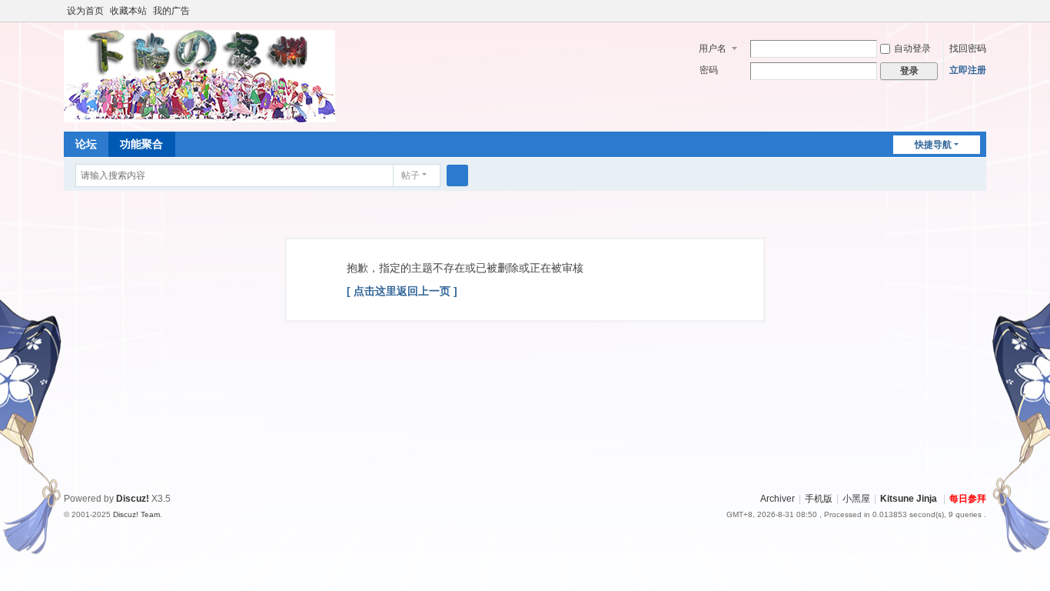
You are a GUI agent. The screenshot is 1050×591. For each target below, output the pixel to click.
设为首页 (85, 10)
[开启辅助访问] (982, 11)
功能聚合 (141, 144)
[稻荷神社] (199, 75)
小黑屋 (856, 498)
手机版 (818, 498)
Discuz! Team (136, 514)
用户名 (712, 48)
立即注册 (967, 70)
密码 (708, 70)
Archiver (777, 498)
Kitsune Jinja (908, 498)
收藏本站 (128, 10)
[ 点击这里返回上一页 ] (402, 291)
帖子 (410, 175)
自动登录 (912, 48)
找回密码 (967, 48)
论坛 (86, 144)
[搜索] (457, 175)
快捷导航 (933, 144)
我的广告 (171, 10)
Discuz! (132, 498)
